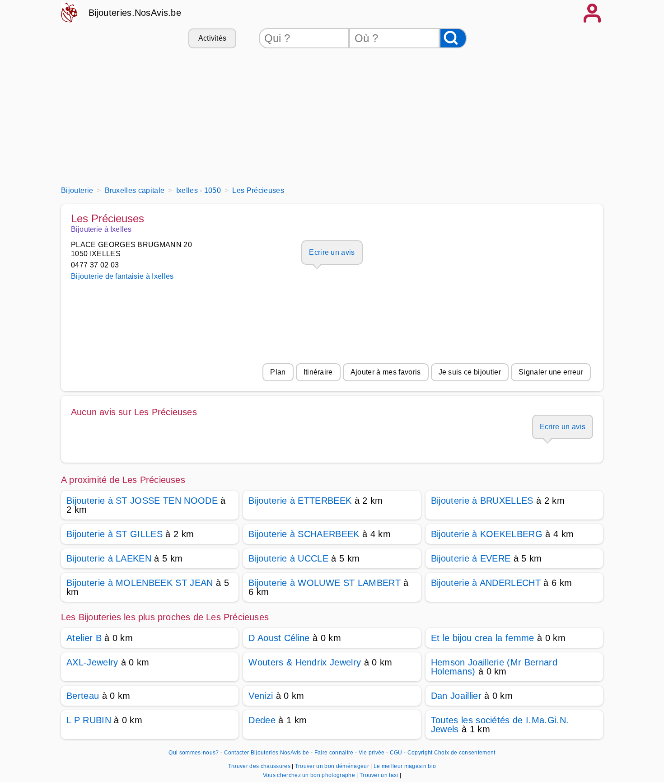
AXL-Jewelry (92, 662)
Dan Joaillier (456, 696)
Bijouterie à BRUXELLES (482, 501)
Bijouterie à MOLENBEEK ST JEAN (139, 583)
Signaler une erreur (551, 372)
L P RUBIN (88, 720)
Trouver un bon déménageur (332, 766)
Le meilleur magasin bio (405, 766)
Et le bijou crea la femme (482, 638)
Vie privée (372, 752)
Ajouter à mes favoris (386, 372)
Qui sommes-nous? (193, 752)
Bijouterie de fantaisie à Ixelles (122, 276)
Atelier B (84, 638)
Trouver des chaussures (260, 766)
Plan (277, 372)
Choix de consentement (465, 752)
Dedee (262, 720)
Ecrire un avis (332, 252)
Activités (212, 38)
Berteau (82, 696)
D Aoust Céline (278, 638)
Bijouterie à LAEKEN (108, 558)
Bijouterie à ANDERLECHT (486, 583)
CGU (396, 752)
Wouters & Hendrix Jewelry (304, 662)
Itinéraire (318, 372)
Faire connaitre (334, 752)
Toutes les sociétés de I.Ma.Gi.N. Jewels (500, 724)
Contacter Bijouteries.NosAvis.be (266, 752)
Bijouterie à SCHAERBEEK (303, 534)
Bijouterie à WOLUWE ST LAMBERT (324, 583)
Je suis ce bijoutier (470, 372)
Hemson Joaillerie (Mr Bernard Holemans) (494, 666)
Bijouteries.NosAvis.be (135, 13)
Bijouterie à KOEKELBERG (486, 534)
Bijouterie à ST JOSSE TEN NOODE (142, 501)
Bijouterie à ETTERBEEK (299, 501)
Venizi (260, 696)
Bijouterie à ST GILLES (114, 534)
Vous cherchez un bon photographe (310, 775)
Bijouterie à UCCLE (288, 558)
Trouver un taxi (380, 775)
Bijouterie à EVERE (471, 558)
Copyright (420, 752)
